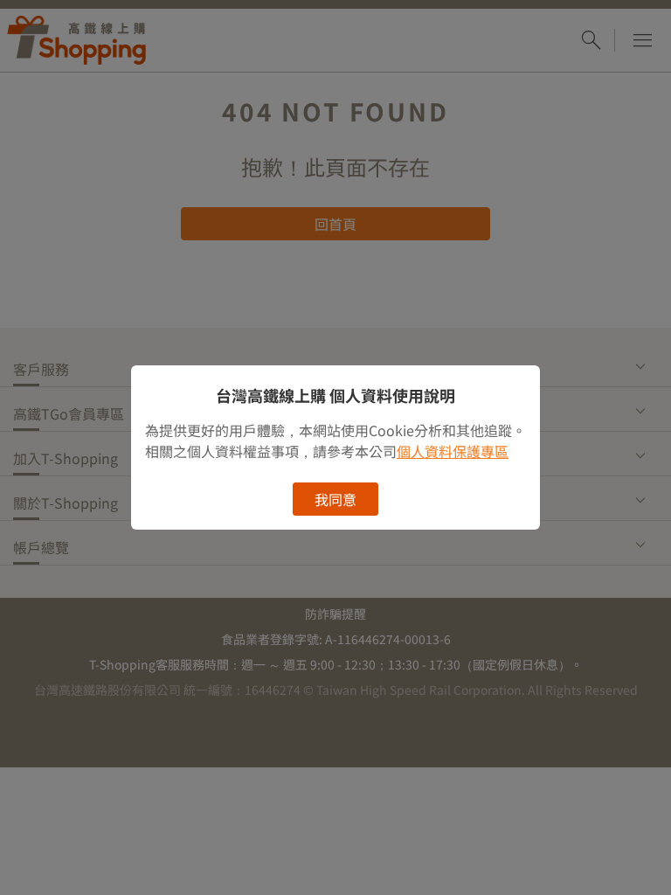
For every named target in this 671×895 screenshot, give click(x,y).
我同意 (335, 499)
